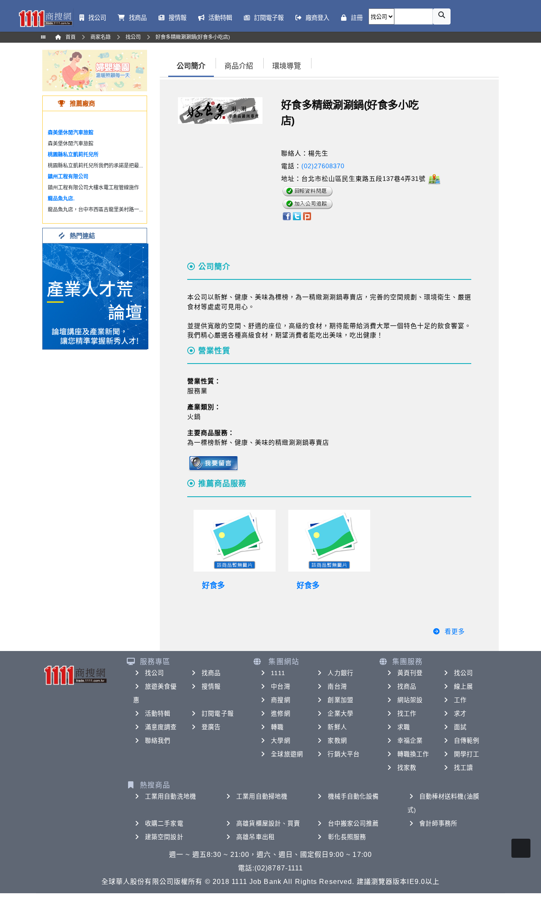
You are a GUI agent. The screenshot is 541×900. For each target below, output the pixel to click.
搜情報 (211, 686)
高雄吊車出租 (255, 837)
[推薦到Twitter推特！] (297, 215)
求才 (460, 713)
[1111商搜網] (45, 18)
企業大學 (340, 713)
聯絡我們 (157, 740)
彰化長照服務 (347, 837)
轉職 (277, 727)
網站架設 (410, 700)
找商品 (211, 673)
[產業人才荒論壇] (95, 295)
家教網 (337, 740)
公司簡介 (191, 66)
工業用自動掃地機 (261, 796)
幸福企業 (410, 740)
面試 (460, 727)
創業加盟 (340, 700)
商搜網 (280, 700)
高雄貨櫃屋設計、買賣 (268, 823)
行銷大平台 (344, 754)
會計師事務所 (438, 823)
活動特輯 (157, 713)
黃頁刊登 (410, 673)
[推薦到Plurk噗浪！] (307, 215)
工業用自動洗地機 (170, 796)
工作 (460, 700)
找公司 (154, 673)
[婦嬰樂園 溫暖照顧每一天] (94, 70)
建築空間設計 (164, 837)
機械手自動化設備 (353, 796)
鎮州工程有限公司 (68, 177)
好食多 (213, 585)
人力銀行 (340, 673)
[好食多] (235, 541)
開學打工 (466, 754)
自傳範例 (466, 740)
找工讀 (463, 767)
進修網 (280, 713)
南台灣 (337, 686)
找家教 (406, 767)
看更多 (455, 631)
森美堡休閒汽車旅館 (70, 133)
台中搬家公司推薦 (353, 823)
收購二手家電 (164, 823)
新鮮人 (337, 727)
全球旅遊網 (287, 754)
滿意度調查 (161, 727)
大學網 (280, 740)
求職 (403, 727)
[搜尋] (442, 16)
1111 (278, 673)
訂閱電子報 (218, 713)
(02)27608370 (322, 166)
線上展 (463, 686)
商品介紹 (238, 66)
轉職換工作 (413, 754)
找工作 (406, 713)
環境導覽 (286, 66)
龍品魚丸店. (61, 199)
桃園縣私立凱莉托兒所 (73, 155)
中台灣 (280, 686)
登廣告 (211, 727)
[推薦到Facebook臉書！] (286, 215)
